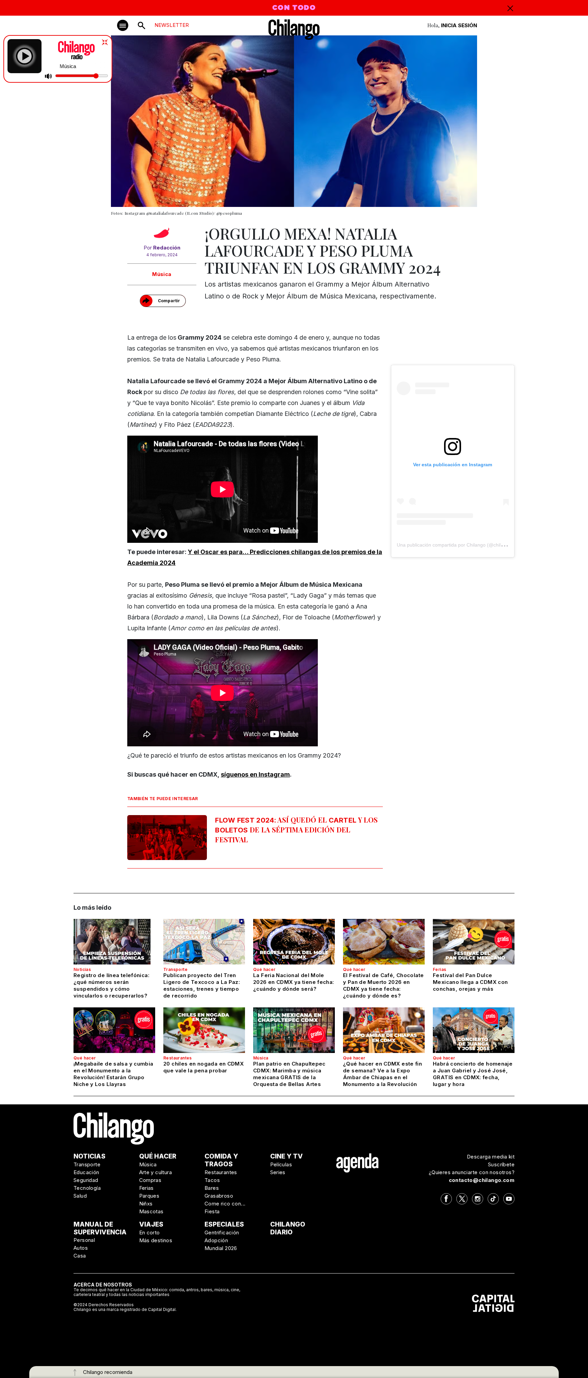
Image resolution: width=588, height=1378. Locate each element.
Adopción (216, 1240)
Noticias (82, 969)
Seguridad (86, 1180)
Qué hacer (264, 969)
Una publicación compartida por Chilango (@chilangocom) (459, 545)
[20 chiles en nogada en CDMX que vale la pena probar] (204, 1030)
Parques (149, 1196)
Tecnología (87, 1188)
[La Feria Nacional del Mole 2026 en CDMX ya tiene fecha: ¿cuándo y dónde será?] (294, 941)
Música (161, 274)
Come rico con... (225, 1203)
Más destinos (156, 1240)
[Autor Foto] (161, 234)
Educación (86, 1172)
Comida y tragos (221, 1160)
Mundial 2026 (221, 1248)
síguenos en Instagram (255, 774)
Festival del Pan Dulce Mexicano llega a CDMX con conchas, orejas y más (470, 982)
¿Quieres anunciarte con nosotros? (471, 1172)
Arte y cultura (155, 1172)
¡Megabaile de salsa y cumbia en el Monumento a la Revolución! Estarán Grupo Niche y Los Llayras (113, 1073)
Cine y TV (286, 1156)
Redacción (166, 247)
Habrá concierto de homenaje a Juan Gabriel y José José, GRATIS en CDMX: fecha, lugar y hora (472, 1073)
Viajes (151, 1224)
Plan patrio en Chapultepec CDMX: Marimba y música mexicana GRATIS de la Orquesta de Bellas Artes (289, 1073)
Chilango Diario (287, 1228)
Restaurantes (177, 1057)
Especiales (224, 1224)
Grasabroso (219, 1196)
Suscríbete (501, 1164)
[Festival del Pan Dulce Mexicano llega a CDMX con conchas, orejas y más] (473, 941)
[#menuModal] (122, 25)
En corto (149, 1232)
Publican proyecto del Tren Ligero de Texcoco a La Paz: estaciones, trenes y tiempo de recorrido (201, 985)
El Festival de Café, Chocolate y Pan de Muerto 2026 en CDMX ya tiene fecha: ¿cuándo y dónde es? (383, 985)
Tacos (212, 1180)
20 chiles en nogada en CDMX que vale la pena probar (203, 1067)
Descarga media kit (490, 1156)
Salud (80, 1196)
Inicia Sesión (459, 25)
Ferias (439, 969)
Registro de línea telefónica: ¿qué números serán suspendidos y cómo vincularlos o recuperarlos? (111, 985)
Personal (84, 1240)
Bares (212, 1188)
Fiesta (212, 1211)
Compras (150, 1180)
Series (277, 1172)
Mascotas (151, 1211)
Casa (80, 1255)
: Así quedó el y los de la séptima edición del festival (296, 829)
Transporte (175, 969)
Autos (81, 1248)
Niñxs (146, 1203)
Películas (281, 1164)
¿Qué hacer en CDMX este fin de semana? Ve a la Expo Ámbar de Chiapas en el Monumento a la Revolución (382, 1073)
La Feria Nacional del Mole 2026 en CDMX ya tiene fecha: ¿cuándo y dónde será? (293, 982)
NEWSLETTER (171, 25)
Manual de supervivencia (100, 1228)
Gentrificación (222, 1232)
